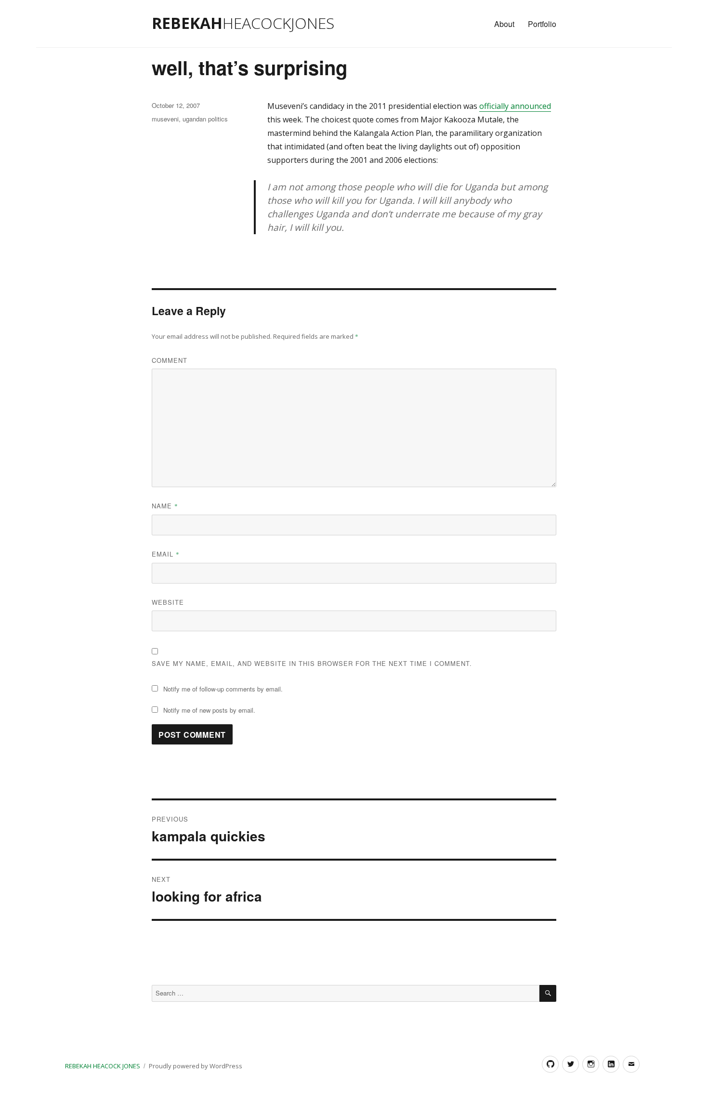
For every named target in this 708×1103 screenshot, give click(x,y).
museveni (165, 118)
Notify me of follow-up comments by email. (223, 688)
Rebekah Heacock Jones (102, 1066)
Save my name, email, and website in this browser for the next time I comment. (312, 663)
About (504, 23)
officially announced (515, 106)
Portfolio (542, 23)
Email (166, 553)
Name (165, 505)
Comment (169, 360)
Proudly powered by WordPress (195, 1066)
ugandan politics (205, 118)
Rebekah (243, 23)
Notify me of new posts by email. (209, 710)
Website (168, 602)
